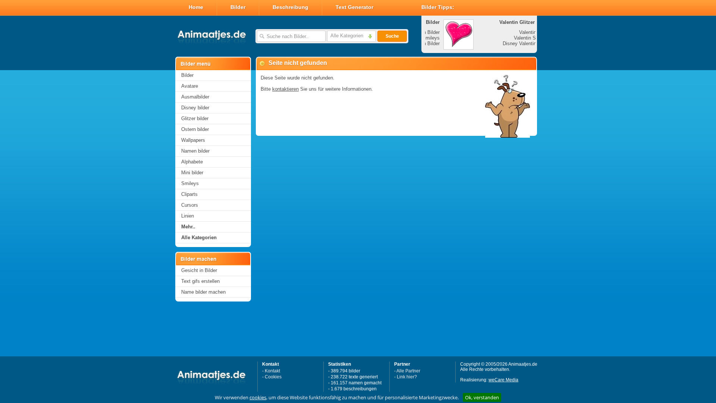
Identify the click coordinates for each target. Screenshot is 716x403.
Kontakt (272, 371)
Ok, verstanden (482, 397)
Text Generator (354, 7)
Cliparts (189, 194)
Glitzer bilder (194, 118)
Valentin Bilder (516, 32)
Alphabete (192, 162)
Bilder (237, 7)
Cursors (189, 205)
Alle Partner (408, 371)
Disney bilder (195, 107)
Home (196, 7)
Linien (187, 216)
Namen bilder (195, 151)
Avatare (189, 86)
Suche (392, 36)
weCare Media (503, 379)
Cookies (273, 376)
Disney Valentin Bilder (508, 43)
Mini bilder (192, 172)
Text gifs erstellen (200, 281)
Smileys (190, 183)
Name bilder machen (203, 292)
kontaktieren (285, 89)
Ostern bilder (195, 129)
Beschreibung (290, 7)
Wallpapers (193, 140)
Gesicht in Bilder (199, 270)
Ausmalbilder (195, 97)
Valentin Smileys (514, 38)
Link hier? (407, 376)
